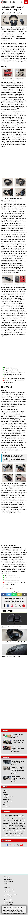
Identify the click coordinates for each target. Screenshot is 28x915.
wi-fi (15, 833)
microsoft (18, 823)
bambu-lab (6, 817)
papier (11, 826)
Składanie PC (7, 806)
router (10, 830)
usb (13, 833)
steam (11, 831)
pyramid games (22, 828)
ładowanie (21, 835)
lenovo (19, 822)
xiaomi (13, 835)
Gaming (6, 794)
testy (22, 831)
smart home (18, 830)
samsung (13, 830)
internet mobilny (19, 820)
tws (24, 831)
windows (21, 833)
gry (24, 818)
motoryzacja (22, 823)
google (22, 818)
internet (13, 820)
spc (12, 588)
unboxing (10, 833)
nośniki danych (17, 825)
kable (5, 822)
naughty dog (10, 825)
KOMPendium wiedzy (8, 796)
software (23, 830)
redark (6, 830)
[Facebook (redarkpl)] (8, 605)
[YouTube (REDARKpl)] (23, 605)
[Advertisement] (14, 162)
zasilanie (17, 835)
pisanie (14, 826)
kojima (8, 822)
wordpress (7, 835)
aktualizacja (6, 815)
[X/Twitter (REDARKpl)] (20, 605)
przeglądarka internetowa (13, 828)
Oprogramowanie (8, 799)
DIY (5, 792)
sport (9, 831)
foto (12, 818)
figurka (9, 818)
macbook (5, 823)
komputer (12, 822)
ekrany (4, 818)
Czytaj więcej (20, 911)
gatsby (18, 818)
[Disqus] (14, 675)
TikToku (12, 34)
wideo (18, 833)
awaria (23, 815)
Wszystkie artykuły (8, 895)
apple (14, 815)
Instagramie (4, 34)
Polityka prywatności (8, 881)
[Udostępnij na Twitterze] (8, 594)
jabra (24, 820)
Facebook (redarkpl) (8, 902)
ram (4, 830)
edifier (23, 817)
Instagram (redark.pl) (8, 904)
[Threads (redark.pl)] (16, 605)
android (10, 815)
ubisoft (6, 833)
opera (21, 825)
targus (19, 831)
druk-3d (19, 817)
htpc (11, 820)
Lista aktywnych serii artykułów (10, 893)
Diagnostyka (6, 790)
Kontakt (5, 883)
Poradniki (6, 802)
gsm (4, 820)
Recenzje (6, 804)
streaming (15, 831)
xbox (10, 835)
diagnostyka (15, 817)
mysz (8, 588)
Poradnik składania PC (9, 890)
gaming (15, 818)
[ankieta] (4, 605)
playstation (19, 826)
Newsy (5, 797)
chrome (10, 817)
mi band (11, 823)
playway (23, 826)
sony (4, 831)
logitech (22, 822)
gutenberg (7, 820)
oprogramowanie (6, 826)
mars (8, 823)
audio (3, 588)
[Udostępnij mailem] (24, 594)
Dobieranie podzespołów (9, 892)
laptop (15, 822)
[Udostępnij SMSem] (19, 594)
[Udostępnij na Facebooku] (3, 594)
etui (7, 818)
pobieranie (5, 828)
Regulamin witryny (8, 879)
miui (14, 823)
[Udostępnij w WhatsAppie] (14, 594)
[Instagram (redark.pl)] (12, 605)
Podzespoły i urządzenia (9, 801)
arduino (16, 815)
